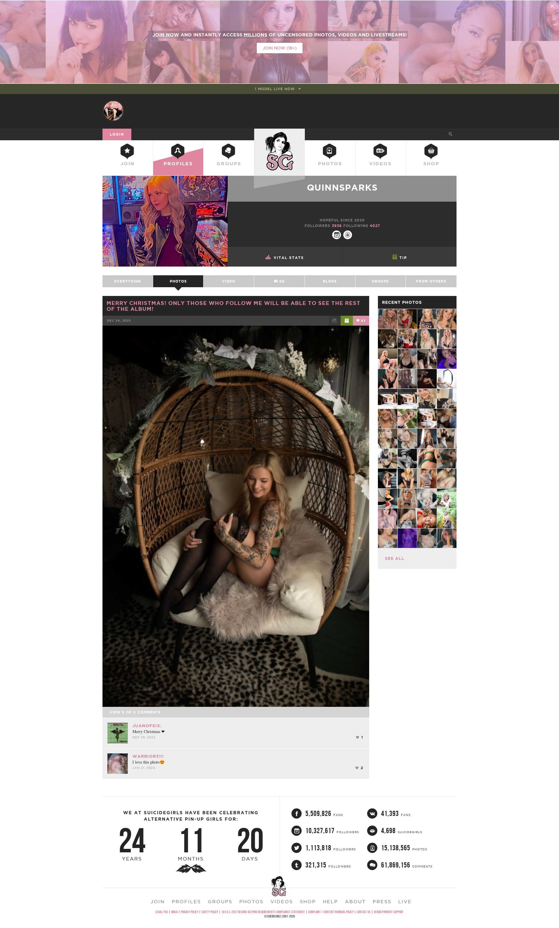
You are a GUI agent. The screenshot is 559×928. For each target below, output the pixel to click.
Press (382, 901)
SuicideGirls (279, 134)
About (355, 901)
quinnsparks (342, 187)
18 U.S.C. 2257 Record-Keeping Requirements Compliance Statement (263, 912)
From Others (431, 281)
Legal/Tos (161, 912)
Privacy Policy (189, 912)
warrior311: (148, 756)
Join (128, 163)
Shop (431, 163)
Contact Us (364, 912)
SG (281, 281)
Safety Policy (209, 912)
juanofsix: (147, 725)
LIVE (405, 901)
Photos (330, 163)
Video (228, 281)
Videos (380, 163)
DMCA (174, 912)
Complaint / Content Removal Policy (330, 912)
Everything (127, 281)
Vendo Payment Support (389, 912)
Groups (229, 163)
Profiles (178, 163)
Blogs (330, 281)
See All (394, 558)
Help (330, 901)
